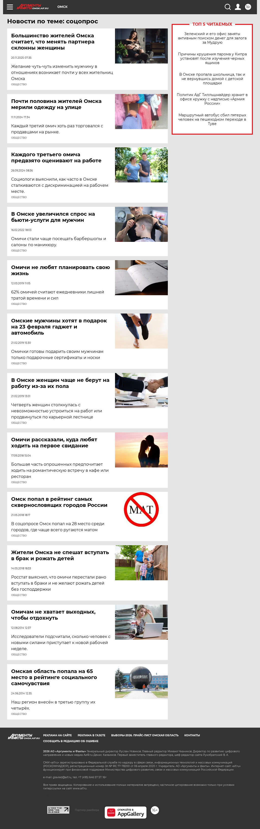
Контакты (192, 735)
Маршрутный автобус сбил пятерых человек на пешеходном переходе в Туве (212, 119)
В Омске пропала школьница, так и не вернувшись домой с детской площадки (212, 78)
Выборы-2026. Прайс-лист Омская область (144, 735)
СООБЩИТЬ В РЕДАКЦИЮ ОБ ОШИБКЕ (71, 741)
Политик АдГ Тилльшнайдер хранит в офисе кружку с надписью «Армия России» (212, 99)
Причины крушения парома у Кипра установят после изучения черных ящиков (212, 58)
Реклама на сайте (57, 735)
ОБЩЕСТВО (19, 84)
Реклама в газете (91, 735)
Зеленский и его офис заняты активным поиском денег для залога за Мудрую (212, 38)
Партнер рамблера (87, 809)
